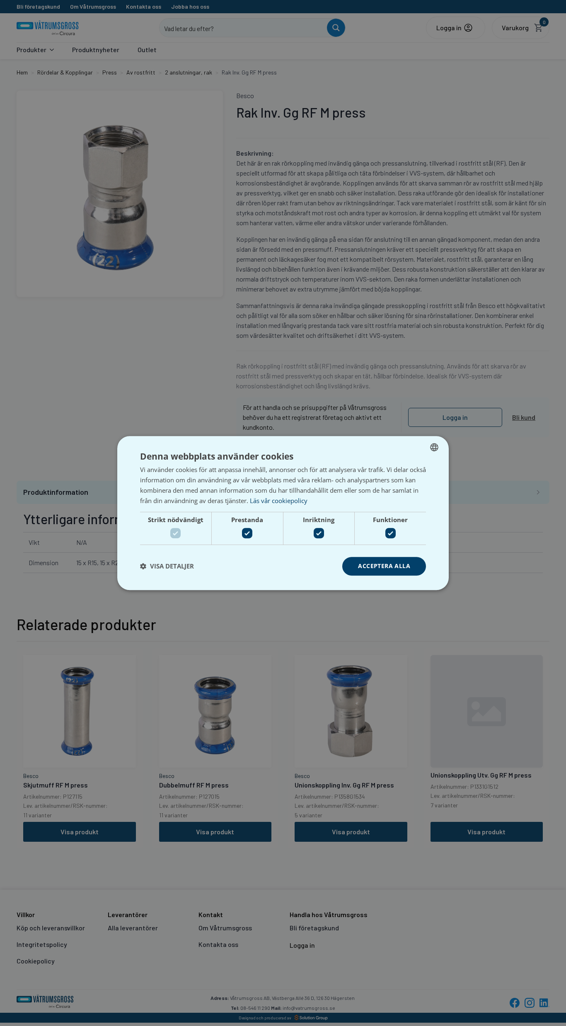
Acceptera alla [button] (384, 566)
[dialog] (283, 513)
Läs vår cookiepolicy (278, 500)
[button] (167, 566)
